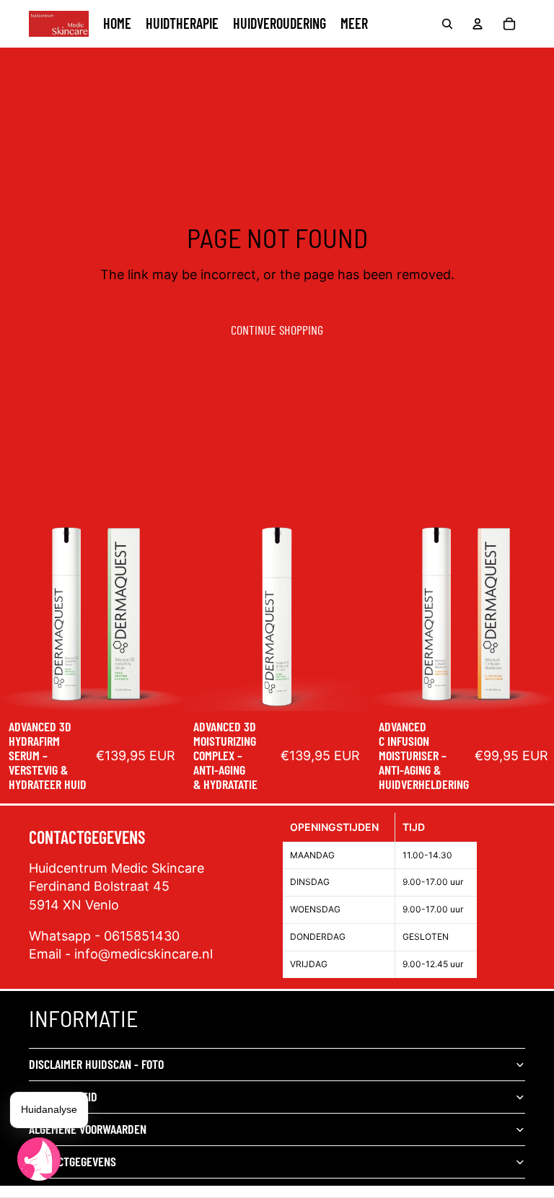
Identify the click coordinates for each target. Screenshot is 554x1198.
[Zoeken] (447, 24)
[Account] (477, 24)
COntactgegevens (72, 1161)
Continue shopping (277, 330)
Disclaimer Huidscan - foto (96, 1064)
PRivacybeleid (63, 1096)
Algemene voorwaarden (87, 1129)
